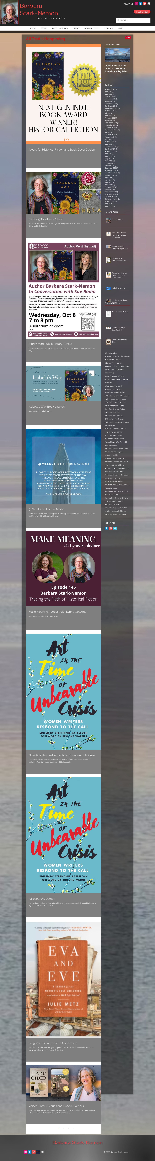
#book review (110, 379)
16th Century (110, 399)
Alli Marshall (119, 439)
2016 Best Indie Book (113, 412)
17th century (121, 399)
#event (119, 379)
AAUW (123, 429)
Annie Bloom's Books (113, 478)
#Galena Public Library (113, 363)
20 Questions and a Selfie (114, 406)
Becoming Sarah (111, 514)
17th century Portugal (113, 402)
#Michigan (125, 366)
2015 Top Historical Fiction (115, 409)
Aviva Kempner (123, 498)
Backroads (113, 501)
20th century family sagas (114, 419)
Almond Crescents (112, 442)
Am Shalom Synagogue (113, 452)
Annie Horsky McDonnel (114, 481)
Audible (125, 491)
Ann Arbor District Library (114, 472)
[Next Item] (126, 55)
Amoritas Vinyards (112, 462)
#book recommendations (114, 376)
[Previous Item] (108, 55)
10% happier (124, 396)
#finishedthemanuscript (114, 386)
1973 (124, 402)
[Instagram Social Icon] (136, 3)
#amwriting (109, 373)
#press (122, 393)
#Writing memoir (117, 369)
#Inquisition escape (112, 366)
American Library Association (116, 458)
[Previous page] (54, 1128)
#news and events (112, 393)
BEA (106, 501)
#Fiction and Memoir (113, 360)
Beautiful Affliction (119, 511)
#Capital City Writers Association (117, 356)
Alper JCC (123, 442)
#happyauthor (110, 389)
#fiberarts (108, 383)
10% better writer (111, 396)
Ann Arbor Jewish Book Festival (116, 475)
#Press (107, 369)
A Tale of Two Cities (112, 429)
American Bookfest (112, 455)
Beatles (107, 511)
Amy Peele (124, 462)
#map (119, 389)
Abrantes (108, 435)
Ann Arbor (109, 468)
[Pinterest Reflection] (144, 3)
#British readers (111, 353)
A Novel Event (110, 425)
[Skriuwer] (38, 1152)
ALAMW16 (118, 432)
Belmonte (122, 514)
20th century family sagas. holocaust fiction (117, 422)
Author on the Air (111, 495)
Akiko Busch (117, 435)
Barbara (121, 501)
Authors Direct (110, 498)
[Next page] (73, 1128)
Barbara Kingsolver (112, 504)
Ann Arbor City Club (121, 468)
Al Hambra (109, 439)
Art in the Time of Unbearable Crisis (117, 485)
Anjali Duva (120, 465)
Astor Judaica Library (113, 491)
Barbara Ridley (110, 508)
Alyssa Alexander (111, 448)
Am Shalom (123, 448)
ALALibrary (109, 432)
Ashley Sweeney (111, 488)
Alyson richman (111, 445)
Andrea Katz (109, 465)
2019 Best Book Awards (113, 416)
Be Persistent (122, 508)
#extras (126, 379)
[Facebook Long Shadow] (140, 3)
